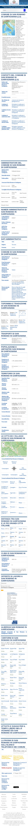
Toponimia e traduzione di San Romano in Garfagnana (13, 306)
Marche (14, 800)
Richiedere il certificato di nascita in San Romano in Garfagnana (18, 106)
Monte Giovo (13, 677)
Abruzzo (4, 794)
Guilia (20, 714)
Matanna (3, 683)
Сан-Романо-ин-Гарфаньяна (22, 321)
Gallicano (12, 502)
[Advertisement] (14, 145)
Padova (12, 545)
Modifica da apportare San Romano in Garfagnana (19, 769)
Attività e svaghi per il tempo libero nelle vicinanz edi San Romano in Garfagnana (13, 729)
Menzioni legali (9, 821)
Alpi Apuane (4, 654)
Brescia (21, 545)
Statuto (13, 270)
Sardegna (24, 794)
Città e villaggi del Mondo (16, 822)
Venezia (21, 540)
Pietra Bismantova (13, 707)
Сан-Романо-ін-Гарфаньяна (5, 327)
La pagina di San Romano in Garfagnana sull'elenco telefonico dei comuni (13, 743)
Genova (21, 532)
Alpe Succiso (4, 689)
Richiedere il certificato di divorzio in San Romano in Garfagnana (18, 122)
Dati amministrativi (11, 239)
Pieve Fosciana (23, 487)
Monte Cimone (22, 701)
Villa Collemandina (16, 43)
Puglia (14, 807)
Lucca (13, 247)
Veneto (24, 809)
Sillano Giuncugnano (4, 493)
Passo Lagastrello (21, 689)
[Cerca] (25, 10)
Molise (14, 803)
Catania (3, 540)
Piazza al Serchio (6, 43)
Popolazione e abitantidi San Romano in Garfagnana (13, 349)
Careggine (12, 487)
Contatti (6, 822)
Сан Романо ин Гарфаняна (13, 314)
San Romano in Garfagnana (20, 21)
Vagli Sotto (12, 493)
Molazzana (21, 497)
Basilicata (3, 796)
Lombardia (14, 798)
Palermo (12, 532)
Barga (20, 502)
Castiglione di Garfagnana (4, 487)
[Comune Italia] (14, 4)
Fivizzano (12, 507)
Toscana (14, 244)
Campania (3, 801)
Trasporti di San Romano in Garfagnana (13, 335)
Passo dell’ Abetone (12, 696)
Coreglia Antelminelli (4, 507)
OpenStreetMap (17, 456)
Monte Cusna (4, 659)
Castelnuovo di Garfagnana (22, 493)
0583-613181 (15, 91)
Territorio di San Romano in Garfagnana (13, 374)
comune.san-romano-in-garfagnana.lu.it (18, 100)
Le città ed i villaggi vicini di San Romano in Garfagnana (13, 438)
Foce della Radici (3, 672)
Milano (11, 528)
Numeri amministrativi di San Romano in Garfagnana (14, 212)
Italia (13, 241)
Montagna (12, 683)
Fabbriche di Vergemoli (4, 512)
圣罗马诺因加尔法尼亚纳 (14, 327)
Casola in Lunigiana (3, 502)
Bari (20, 537)
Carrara (10, 45)
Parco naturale (5, 280)
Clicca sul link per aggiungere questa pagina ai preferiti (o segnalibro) (18, 757)
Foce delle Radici (3, 665)
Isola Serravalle (5, 701)
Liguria (14, 796)
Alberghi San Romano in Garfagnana (14, 628)
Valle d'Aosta (24, 807)
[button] (3, 444)
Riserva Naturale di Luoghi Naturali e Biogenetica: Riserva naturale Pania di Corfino (18, 297)
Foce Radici (22, 659)
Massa (20, 513)
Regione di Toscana (6, 6)
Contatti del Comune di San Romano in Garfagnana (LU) (13, 77)
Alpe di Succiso (14, 689)
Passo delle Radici (13, 665)
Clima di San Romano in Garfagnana (13, 554)
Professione (3, 583)
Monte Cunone (14, 701)
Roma (2, 528)
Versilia (3, 714)
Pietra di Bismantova (4, 707)
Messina (3, 545)
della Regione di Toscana (19, 27)
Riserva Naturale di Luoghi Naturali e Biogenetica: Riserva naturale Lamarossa (19, 288)
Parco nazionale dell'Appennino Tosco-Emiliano (18, 283)
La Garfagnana (14, 654)
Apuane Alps (13, 648)
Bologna (3, 536)
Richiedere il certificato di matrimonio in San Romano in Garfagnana (19, 117)
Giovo (2, 678)
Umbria (24, 805)
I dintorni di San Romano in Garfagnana (13, 639)
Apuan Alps (21, 648)
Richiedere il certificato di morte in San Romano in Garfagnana (18, 111)
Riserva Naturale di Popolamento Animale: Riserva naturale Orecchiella (19, 292)
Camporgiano (20, 41)
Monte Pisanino (5, 648)
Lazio (14, 794)
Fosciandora (4, 497)
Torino (2, 533)
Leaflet (7, 456)
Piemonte (14, 805)
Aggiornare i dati (6, 69)
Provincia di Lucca (16, 6)
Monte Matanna (23, 683)
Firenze (12, 536)
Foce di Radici (13, 659)
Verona (12, 540)
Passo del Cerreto (21, 678)
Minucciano (13, 497)
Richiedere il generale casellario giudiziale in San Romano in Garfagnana (18, 128)
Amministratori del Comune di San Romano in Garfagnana (13, 165)
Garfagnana (22, 654)
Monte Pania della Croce (13, 671)
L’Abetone (21, 695)
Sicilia (24, 796)
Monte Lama (4, 695)
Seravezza (13, 512)
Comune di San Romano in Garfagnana (13, 253)
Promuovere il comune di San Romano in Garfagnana (20, 764)
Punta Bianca (13, 713)
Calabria (4, 798)
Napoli (20, 528)
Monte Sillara (22, 707)
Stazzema (21, 507)
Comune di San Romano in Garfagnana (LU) (13, 15)
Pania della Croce (21, 672)
